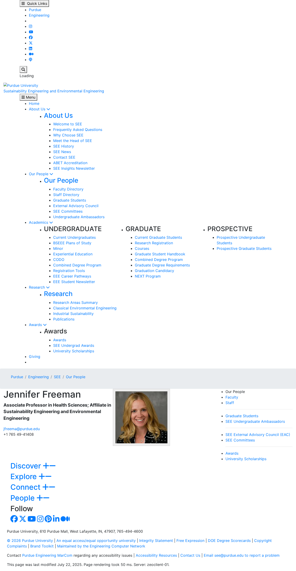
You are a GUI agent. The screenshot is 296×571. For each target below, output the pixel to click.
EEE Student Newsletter (74, 281)
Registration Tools (69, 270)
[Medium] (31, 54)
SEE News (62, 151)
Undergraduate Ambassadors (79, 217)
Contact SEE (64, 157)
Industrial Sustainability (73, 313)
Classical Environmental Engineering (85, 308)
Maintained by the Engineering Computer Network (101, 546)
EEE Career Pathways (72, 276)
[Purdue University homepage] (20, 85)
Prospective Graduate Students (244, 248)
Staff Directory (66, 194)
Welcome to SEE (67, 124)
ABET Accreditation (70, 162)
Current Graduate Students (158, 237)
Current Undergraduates (74, 237)
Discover (26, 465)
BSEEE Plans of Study (72, 243)
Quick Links (36, 3)
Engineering (39, 15)
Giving (34, 356)
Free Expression (190, 540)
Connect (26, 487)
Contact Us (190, 555)
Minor (58, 248)
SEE (57, 377)
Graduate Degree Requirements (162, 265)
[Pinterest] (48, 520)
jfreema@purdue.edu (21, 428)
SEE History (63, 146)
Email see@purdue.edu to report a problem (242, 555)
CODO (58, 259)
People (23, 497)
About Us (37, 109)
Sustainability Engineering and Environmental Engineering (53, 91)
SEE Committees (68, 211)
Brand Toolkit (42, 546)
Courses (142, 248)
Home (34, 103)
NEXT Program (148, 276)
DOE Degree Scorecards (229, 540)
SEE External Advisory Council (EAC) (257, 434)
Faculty (231, 397)
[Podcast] (30, 59)
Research (37, 287)
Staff (229, 402)
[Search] (23, 69)
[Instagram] (30, 26)
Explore (24, 476)
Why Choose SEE (68, 135)
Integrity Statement (156, 540)
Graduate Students (69, 200)
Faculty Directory (68, 189)
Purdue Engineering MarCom (47, 555)
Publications (63, 319)
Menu (30, 97)
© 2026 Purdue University (30, 540)
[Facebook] (31, 37)
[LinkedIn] (30, 48)
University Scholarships (73, 351)
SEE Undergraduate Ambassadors (255, 421)
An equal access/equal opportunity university (96, 540)
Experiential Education (72, 254)
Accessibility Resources (156, 555)
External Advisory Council (76, 205)
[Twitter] (31, 43)
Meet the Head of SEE (72, 140)
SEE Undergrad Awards (73, 345)
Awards (36, 324)
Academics (39, 222)
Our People (39, 174)
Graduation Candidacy (154, 270)
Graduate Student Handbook (160, 254)
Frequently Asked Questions (77, 129)
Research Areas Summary (75, 302)
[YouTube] (31, 32)
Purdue (35, 9)
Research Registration (154, 243)
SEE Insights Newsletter (74, 168)
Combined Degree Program (77, 265)
